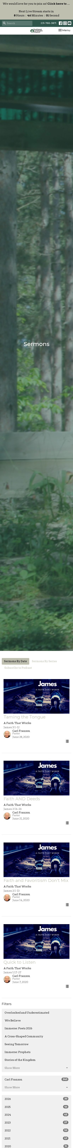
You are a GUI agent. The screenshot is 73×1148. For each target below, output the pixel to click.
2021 (36, 1138)
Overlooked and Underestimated (27, 1012)
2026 (36, 1099)
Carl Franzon (36, 1079)
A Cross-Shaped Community (24, 1036)
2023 (36, 1122)
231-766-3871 (48, 23)
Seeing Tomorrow (17, 1044)
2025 (36, 1107)
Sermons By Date (15, 661)
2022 (36, 1130)
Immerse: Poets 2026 (18, 1028)
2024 (36, 1114)
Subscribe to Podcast (18, 667)
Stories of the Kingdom (20, 1060)
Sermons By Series (44, 661)
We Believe (13, 1020)
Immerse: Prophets (17, 1052)
